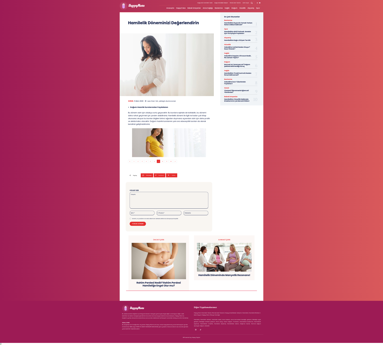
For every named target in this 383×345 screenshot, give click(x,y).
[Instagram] (257, 3)
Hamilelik (245, 313)
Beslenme (228, 20)
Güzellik (227, 44)
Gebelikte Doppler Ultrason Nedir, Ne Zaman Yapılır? (237, 57)
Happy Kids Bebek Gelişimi (233, 313)
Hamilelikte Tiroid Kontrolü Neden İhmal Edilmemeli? (237, 74)
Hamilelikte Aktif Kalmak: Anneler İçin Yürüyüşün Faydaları (237, 32)
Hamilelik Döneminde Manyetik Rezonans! (224, 275)
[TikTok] (200, 330)
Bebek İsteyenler (231, 96)
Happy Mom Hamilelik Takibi (202, 313)
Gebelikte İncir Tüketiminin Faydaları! (235, 83)
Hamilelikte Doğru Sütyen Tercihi (237, 40)
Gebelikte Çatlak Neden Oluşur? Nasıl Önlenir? (237, 48)
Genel (131, 101)
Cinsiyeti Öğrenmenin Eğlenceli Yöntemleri (236, 91)
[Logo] (138, 6)
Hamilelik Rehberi (254, 313)
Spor (226, 29)
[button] (251, 2)
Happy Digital (196, 337)
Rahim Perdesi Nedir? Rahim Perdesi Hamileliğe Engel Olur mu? (159, 284)
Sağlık (226, 53)
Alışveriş (227, 37)
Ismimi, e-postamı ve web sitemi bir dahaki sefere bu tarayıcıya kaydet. (155, 219)
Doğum (227, 62)
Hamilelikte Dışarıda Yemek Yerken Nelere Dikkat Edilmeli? (238, 24)
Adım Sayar (197, 315)
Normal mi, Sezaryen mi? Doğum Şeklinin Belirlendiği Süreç (237, 65)
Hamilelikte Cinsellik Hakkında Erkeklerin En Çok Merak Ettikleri (236, 100)
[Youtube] (260, 3)
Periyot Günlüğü (215, 315)
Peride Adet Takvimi (218, 313)
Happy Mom (205, 315)
